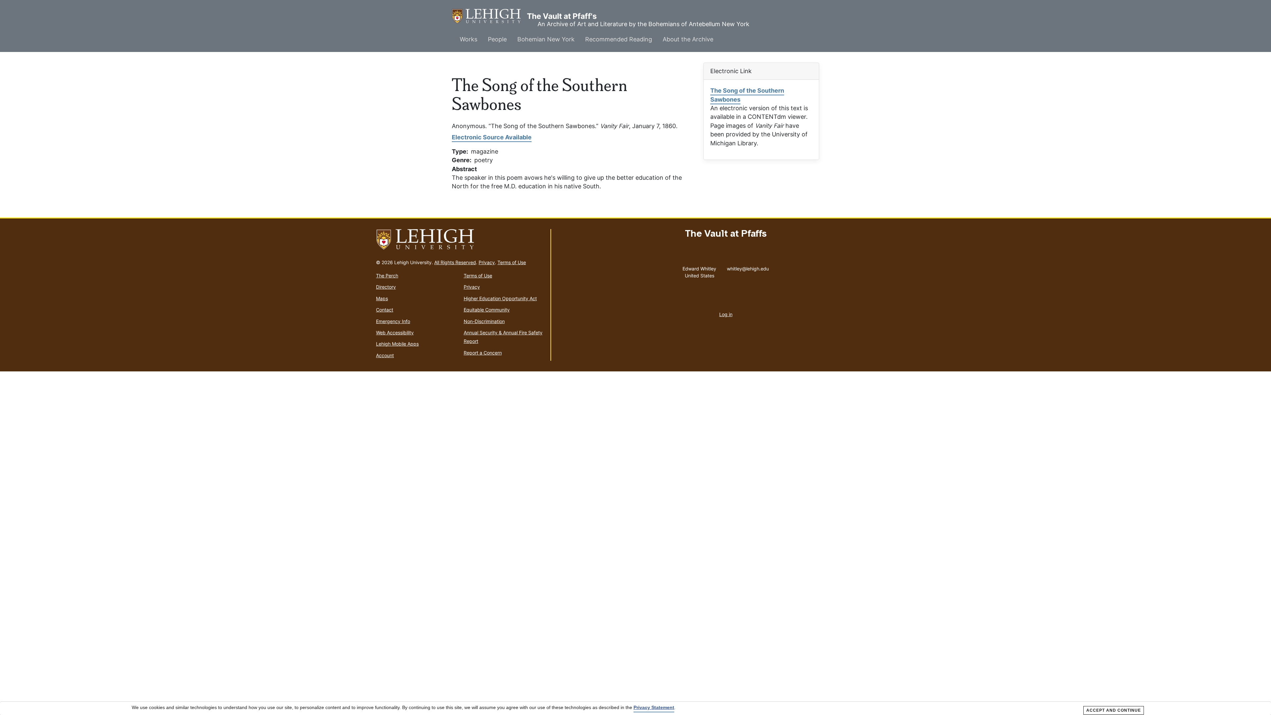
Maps (382, 298)
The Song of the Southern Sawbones (747, 94)
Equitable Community (487, 310)
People (497, 39)
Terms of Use (511, 262)
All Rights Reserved (455, 262)
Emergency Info (393, 321)
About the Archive (688, 39)
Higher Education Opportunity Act (500, 298)
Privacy (487, 262)
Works (468, 39)
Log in (725, 314)
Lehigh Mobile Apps (397, 344)
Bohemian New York (546, 39)
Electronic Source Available (492, 137)
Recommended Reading (618, 39)
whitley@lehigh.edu (748, 267)
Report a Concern (483, 353)
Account (385, 355)
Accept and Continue (1113, 710)
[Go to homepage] (460, 239)
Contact (384, 310)
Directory (386, 287)
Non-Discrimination (484, 321)
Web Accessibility (395, 332)
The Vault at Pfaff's (489, 16)
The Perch (387, 275)
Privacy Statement (654, 707)
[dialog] (635, 708)
